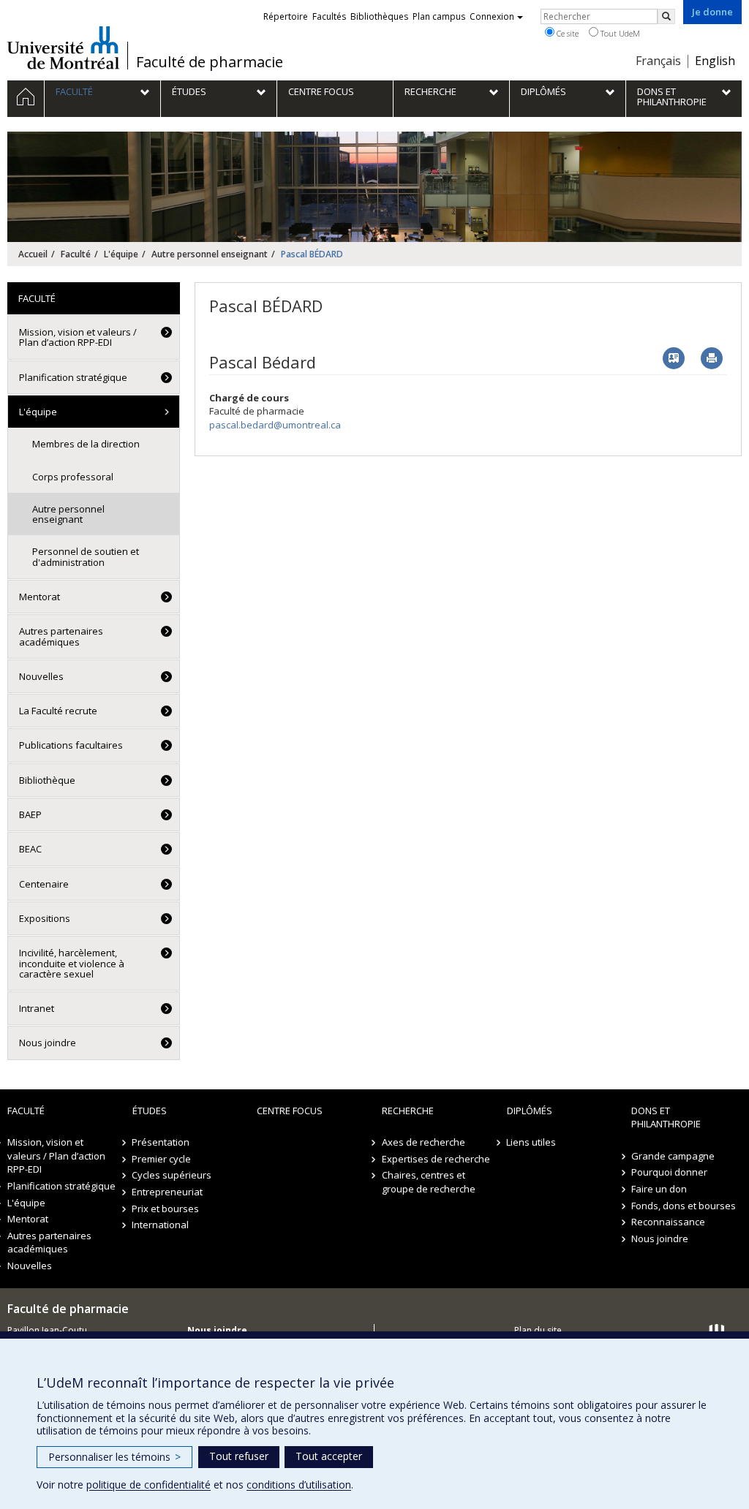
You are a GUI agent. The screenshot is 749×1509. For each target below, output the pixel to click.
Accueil (33, 254)
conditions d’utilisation (298, 1484)
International (160, 1224)
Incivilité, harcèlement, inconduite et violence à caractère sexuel (71, 963)
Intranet (36, 1008)
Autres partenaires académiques (61, 636)
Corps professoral (72, 476)
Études (149, 1110)
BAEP (30, 814)
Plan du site (538, 1330)
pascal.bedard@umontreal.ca (275, 424)
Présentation (161, 1142)
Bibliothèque (47, 780)
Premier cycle (162, 1158)
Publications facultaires (71, 745)
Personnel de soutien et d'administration (85, 556)
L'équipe (121, 254)
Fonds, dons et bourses (683, 1205)
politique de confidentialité (148, 1484)
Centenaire (44, 883)
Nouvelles (41, 676)
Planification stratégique (73, 377)
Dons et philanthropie (666, 1117)
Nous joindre (47, 1042)
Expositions (44, 918)
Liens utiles (532, 1142)
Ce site (566, 33)
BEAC (30, 848)
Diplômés (529, 1110)
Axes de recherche (423, 1142)
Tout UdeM (619, 33)
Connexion (492, 16)
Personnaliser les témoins (114, 1457)
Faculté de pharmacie (209, 62)
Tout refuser (238, 1456)
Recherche (408, 1110)
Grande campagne (673, 1155)
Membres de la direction (86, 443)
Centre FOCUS (290, 1110)
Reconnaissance (668, 1221)
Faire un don (659, 1188)
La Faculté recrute (58, 710)
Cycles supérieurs (172, 1174)
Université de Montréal (63, 47)
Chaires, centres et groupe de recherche (428, 1181)
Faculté (76, 254)
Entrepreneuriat (167, 1191)
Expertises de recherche (436, 1158)
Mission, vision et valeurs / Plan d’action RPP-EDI (78, 337)
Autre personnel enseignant (209, 254)
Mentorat (39, 596)
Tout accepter (329, 1456)
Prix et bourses (166, 1208)
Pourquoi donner (669, 1172)
